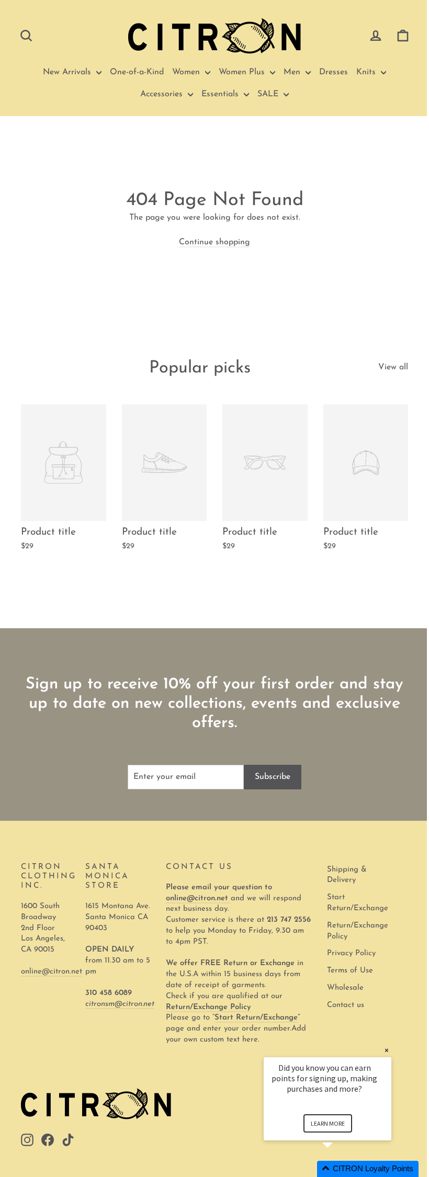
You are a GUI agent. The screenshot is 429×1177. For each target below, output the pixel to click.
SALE (269, 94)
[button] (340, 1169)
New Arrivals (68, 72)
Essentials (221, 94)
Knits (367, 72)
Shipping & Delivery (347, 875)
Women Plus (243, 72)
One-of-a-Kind (137, 72)
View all (393, 367)
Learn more (328, 1123)
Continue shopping (214, 242)
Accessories (162, 94)
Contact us (345, 1005)
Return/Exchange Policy (357, 931)
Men (293, 72)
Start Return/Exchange (357, 902)
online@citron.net (51, 972)
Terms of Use (350, 971)
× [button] (387, 1050)
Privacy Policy (351, 953)
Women (187, 72)
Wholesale (345, 988)
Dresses (333, 72)
